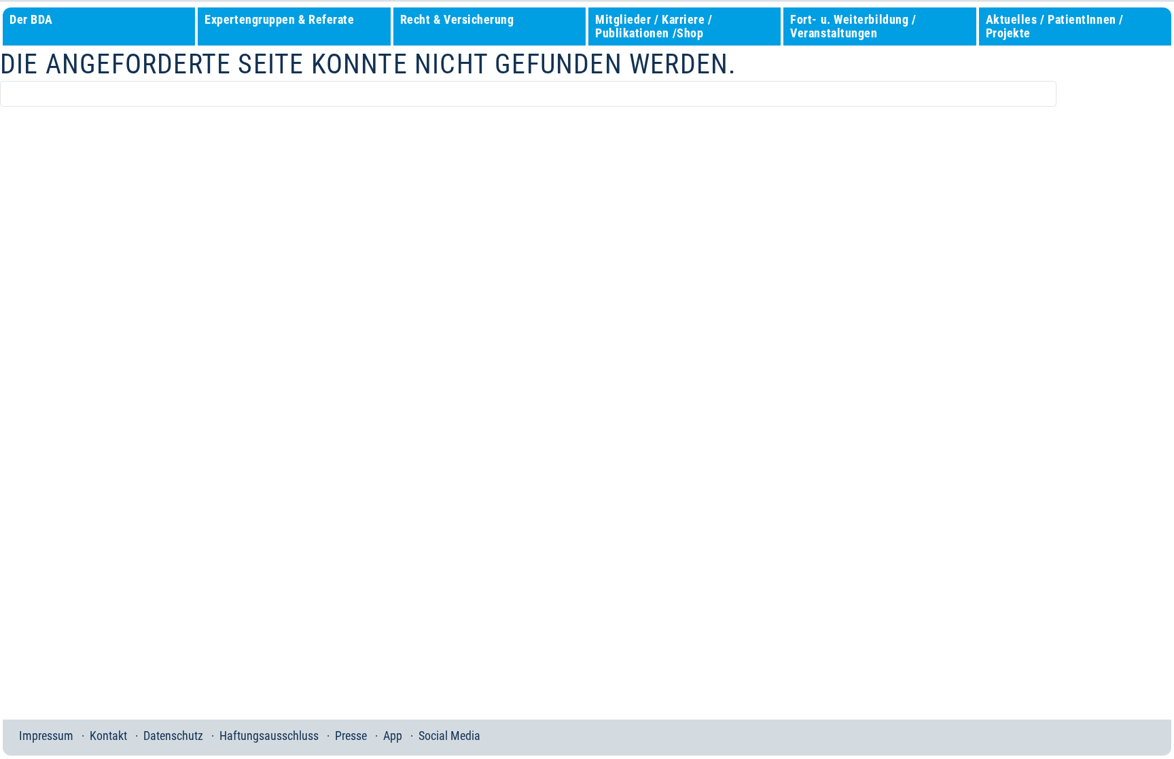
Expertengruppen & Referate (279, 19)
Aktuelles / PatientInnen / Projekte (1055, 26)
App (392, 735)
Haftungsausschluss (269, 735)
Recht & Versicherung (457, 19)
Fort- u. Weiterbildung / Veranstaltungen (853, 26)
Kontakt (108, 735)
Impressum (46, 735)
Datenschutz (173, 735)
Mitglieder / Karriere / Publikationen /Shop (653, 26)
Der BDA (31, 19)
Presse (351, 735)
